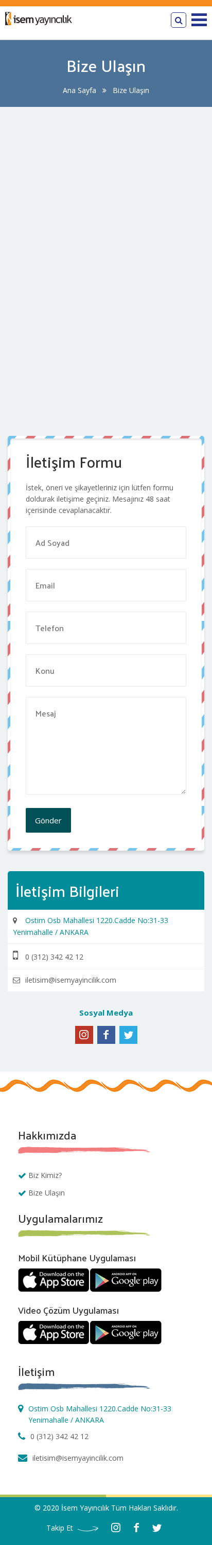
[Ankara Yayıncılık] (38, 22)
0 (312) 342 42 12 (59, 1436)
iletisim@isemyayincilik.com (77, 1458)
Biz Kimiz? (45, 1175)
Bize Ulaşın (46, 1193)
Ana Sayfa (79, 90)
